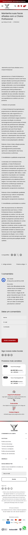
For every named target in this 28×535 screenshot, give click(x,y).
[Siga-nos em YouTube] (11, 355)
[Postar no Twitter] (18, 255)
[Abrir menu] (2, 6)
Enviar (14, 479)
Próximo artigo (20, 264)
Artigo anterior (7, 264)
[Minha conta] (18, 6)
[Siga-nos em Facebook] (3, 355)
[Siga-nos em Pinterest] (8, 355)
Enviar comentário (10, 340)
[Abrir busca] (15, 6)
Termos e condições (7, 449)
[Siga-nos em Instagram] (6, 355)
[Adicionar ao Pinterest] (15, 255)
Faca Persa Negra (15, 366)
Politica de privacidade (8, 451)
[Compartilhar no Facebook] (12, 255)
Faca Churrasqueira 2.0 (17, 378)
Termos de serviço (7, 444)
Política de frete (6, 441)
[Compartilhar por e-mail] (21, 255)
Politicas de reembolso (8, 453)
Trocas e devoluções (8, 446)
